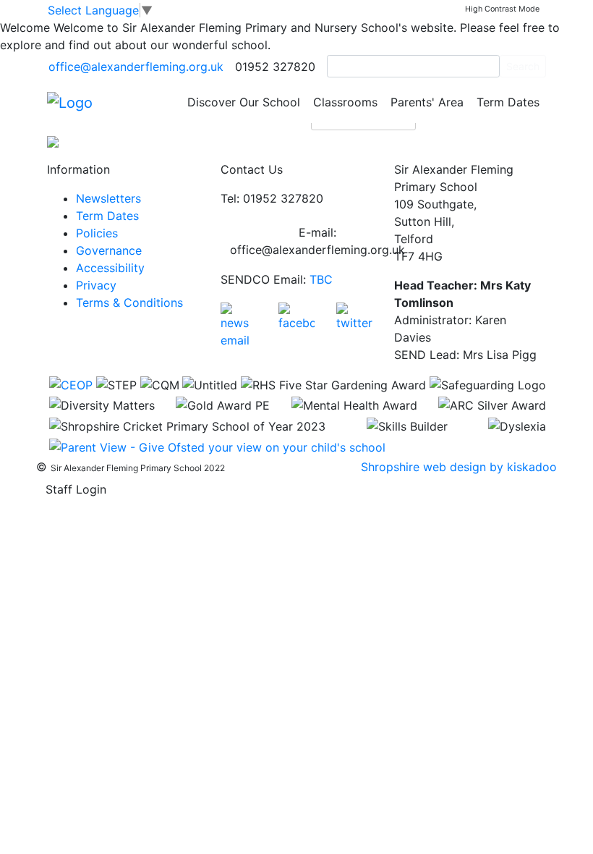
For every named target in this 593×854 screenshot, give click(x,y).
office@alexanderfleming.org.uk (135, 66)
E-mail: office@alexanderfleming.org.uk (317, 241)
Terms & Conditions (129, 302)
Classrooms (345, 102)
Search (522, 66)
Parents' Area (427, 102)
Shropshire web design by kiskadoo (459, 467)
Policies (97, 233)
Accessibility (110, 268)
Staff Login (76, 489)
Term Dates (508, 102)
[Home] (70, 101)
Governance (109, 250)
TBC (321, 279)
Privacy (96, 285)
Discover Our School (243, 102)
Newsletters (108, 198)
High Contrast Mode (502, 9)
